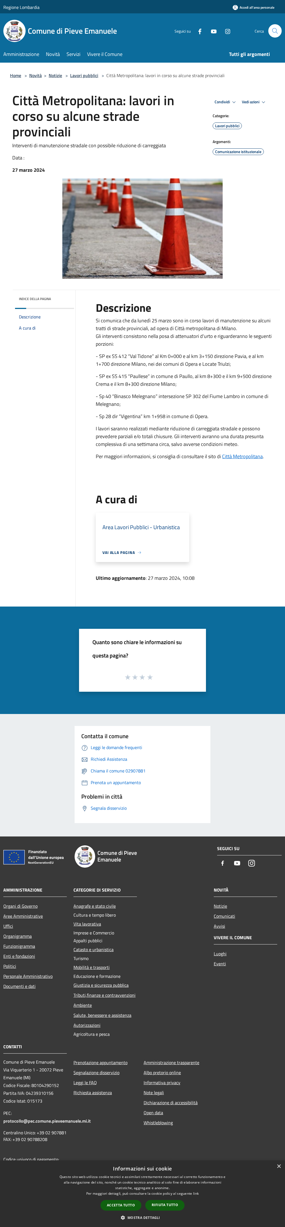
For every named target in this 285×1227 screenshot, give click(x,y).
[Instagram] (225, 31)
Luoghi (220, 953)
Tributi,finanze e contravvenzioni (104, 995)
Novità (35, 75)
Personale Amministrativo (28, 976)
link (196, 1193)
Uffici (8, 926)
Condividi (223, 102)
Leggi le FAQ (85, 1082)
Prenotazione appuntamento (100, 1062)
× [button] (279, 1166)
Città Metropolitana (242, 456)
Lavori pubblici (84, 75)
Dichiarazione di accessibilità (171, 1102)
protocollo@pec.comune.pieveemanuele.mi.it (47, 1121)
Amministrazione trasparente (171, 1062)
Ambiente (82, 1005)
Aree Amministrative (23, 916)
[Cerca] (275, 31)
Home (15, 75)
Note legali (154, 1092)
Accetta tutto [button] (121, 1205)
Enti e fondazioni (19, 956)
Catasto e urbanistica (93, 949)
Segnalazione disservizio (96, 1072)
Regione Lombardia (21, 7)
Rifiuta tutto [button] (165, 1205)
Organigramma (17, 936)
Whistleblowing (158, 1122)
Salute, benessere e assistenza (102, 1015)
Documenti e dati (19, 986)
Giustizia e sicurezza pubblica (101, 985)
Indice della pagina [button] (35, 298)
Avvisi (219, 926)
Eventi (220, 963)
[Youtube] (211, 31)
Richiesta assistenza (92, 1092)
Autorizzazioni (86, 1025)
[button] (142, 1217)
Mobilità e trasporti (91, 967)
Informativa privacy (162, 1082)
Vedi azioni (251, 102)
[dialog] (142, 1193)
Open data (153, 1112)
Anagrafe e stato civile (94, 906)
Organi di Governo (20, 906)
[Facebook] (197, 31)
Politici (9, 966)
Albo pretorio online (162, 1072)
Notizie (55, 75)
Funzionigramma (19, 946)
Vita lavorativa (87, 924)
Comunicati (224, 916)
